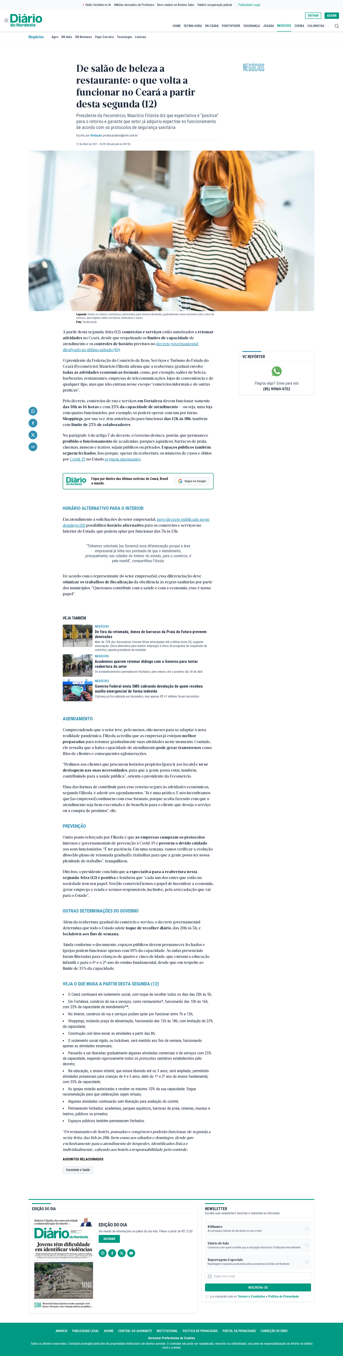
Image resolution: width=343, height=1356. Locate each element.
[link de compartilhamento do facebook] (33, 423)
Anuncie (61, 1331)
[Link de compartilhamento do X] (33, 435)
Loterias (140, 37)
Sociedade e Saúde (78, 1170)
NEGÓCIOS (284, 26)
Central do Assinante (135, 1331)
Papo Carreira (104, 37)
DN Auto (66, 37)
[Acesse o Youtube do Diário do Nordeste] (131, 1253)
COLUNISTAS (315, 26)
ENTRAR (313, 15)
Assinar (109, 1239)
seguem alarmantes (123, 458)
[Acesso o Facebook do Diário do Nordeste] (112, 1253)
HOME (177, 26)
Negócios (36, 37)
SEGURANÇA (251, 26)
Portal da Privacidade (239, 1331)
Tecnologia (124, 37)
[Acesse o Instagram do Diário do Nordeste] (103, 1253)
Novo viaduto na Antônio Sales (175, 5)
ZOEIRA (299, 26)
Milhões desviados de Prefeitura (134, 5)
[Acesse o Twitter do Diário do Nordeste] (122, 1253)
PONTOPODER (231, 26)
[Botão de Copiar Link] (33, 447)
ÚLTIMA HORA (193, 26)
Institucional (167, 1331)
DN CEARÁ (212, 26)
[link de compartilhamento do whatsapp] (33, 411)
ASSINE (332, 15)
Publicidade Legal (249, 5)
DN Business (83, 37)
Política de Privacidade (283, 1296)
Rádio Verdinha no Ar (98, 5)
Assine (109, 1331)
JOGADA (268, 26)
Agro (55, 37)
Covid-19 (78, 458)
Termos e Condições (251, 1296)
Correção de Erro (274, 1331)
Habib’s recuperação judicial (215, 5)
